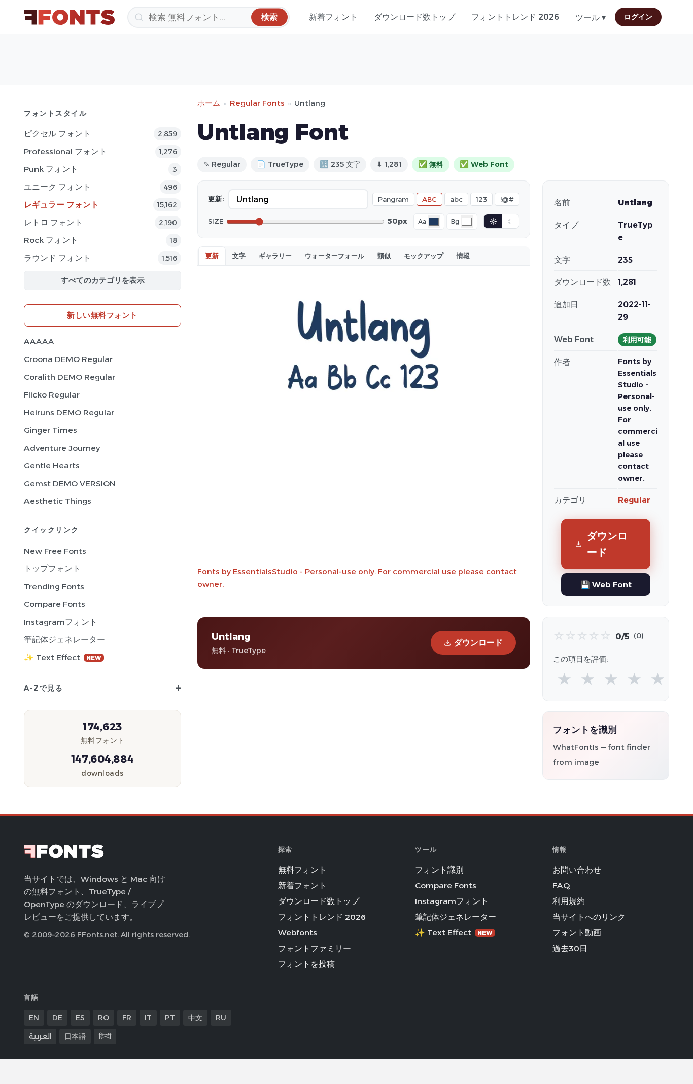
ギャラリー (275, 255)
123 (481, 199)
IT (148, 1017)
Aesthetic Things (57, 501)
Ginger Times (50, 430)
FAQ (561, 885)
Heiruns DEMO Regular (69, 412)
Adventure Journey (62, 448)
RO (103, 1017)
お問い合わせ (576, 870)
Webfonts (297, 932)
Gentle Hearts (52, 466)
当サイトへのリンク (589, 917)
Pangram (393, 199)
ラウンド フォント (57, 258)
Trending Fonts (54, 586)
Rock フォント (51, 240)
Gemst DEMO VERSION (70, 483)
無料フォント (302, 870)
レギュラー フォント (61, 204)
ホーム (208, 103)
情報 (463, 255)
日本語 (75, 1036)
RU (221, 1017)
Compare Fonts (54, 604)
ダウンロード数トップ (414, 17)
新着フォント (333, 17)
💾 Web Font (606, 584)
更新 (212, 255)
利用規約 (568, 901)
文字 (239, 255)
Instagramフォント (60, 622)
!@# (507, 199)
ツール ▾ (590, 17)
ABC (429, 199)
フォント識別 (439, 870)
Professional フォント (65, 151)
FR (126, 1017)
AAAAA (39, 341)
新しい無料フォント (102, 315)
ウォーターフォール (334, 255)
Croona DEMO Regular (68, 359)
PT (170, 1017)
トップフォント (52, 568)
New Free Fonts (55, 551)
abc (456, 199)
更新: (216, 198)
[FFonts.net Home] (69, 17)
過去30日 (569, 948)
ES (80, 1017)
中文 (195, 1017)
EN (34, 1017)
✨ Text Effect (62, 657)
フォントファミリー (314, 948)
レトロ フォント (53, 222)
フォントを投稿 (306, 964)
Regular (634, 500)
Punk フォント (51, 169)
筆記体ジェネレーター (64, 639)
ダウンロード (478, 642)
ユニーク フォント (57, 187)
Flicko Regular (52, 395)
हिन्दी (105, 1036)
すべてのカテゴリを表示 (103, 280)
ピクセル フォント (57, 133)
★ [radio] (564, 680)
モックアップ (423, 255)
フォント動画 (576, 932)
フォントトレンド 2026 (515, 17)
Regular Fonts (257, 103)
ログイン (638, 16)
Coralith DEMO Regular (69, 377)
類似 (384, 255)
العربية (40, 1036)
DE (57, 1017)
